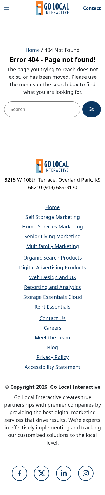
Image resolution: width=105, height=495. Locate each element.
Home (32, 50)
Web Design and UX (52, 277)
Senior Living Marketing (52, 236)
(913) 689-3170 (60, 187)
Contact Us (52, 318)
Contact (92, 8)
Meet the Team (52, 337)
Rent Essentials (52, 306)
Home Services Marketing (52, 226)
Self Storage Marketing (52, 217)
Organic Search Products (52, 257)
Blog (52, 347)
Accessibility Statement (52, 367)
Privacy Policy (52, 357)
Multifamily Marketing (52, 246)
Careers (53, 327)
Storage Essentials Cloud (52, 296)
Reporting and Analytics (52, 287)
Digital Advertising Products (52, 267)
